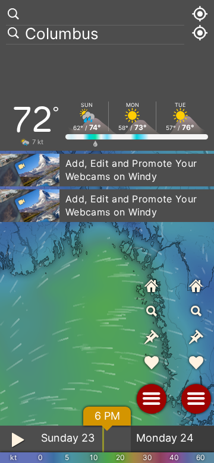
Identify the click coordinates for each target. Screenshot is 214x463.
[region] (107, 231)
